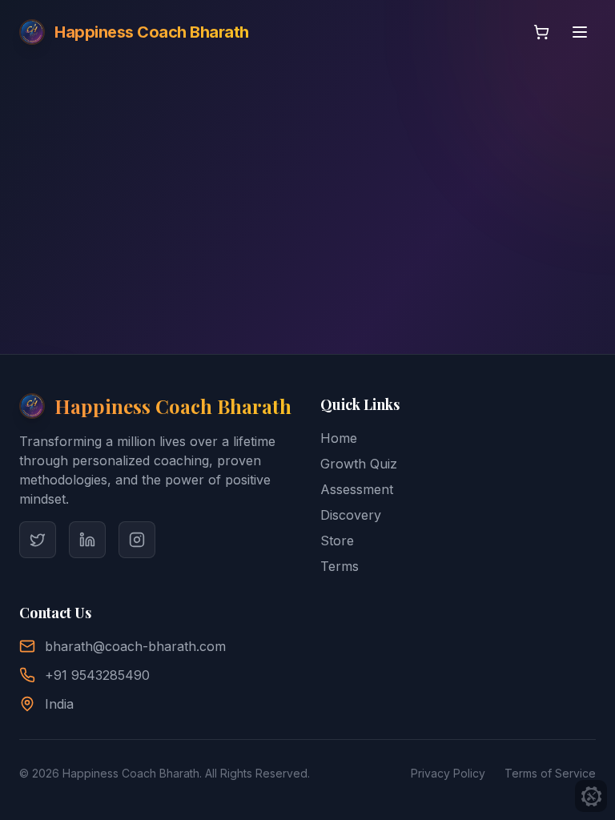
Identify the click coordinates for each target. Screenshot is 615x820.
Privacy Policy (448, 773)
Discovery (350, 515)
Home (338, 438)
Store (337, 541)
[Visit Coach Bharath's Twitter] (37, 539)
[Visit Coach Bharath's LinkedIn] (87, 539)
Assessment (356, 489)
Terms (339, 566)
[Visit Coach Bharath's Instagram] (137, 539)
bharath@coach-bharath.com (135, 646)
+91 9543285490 (97, 675)
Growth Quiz (358, 464)
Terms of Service (550, 773)
